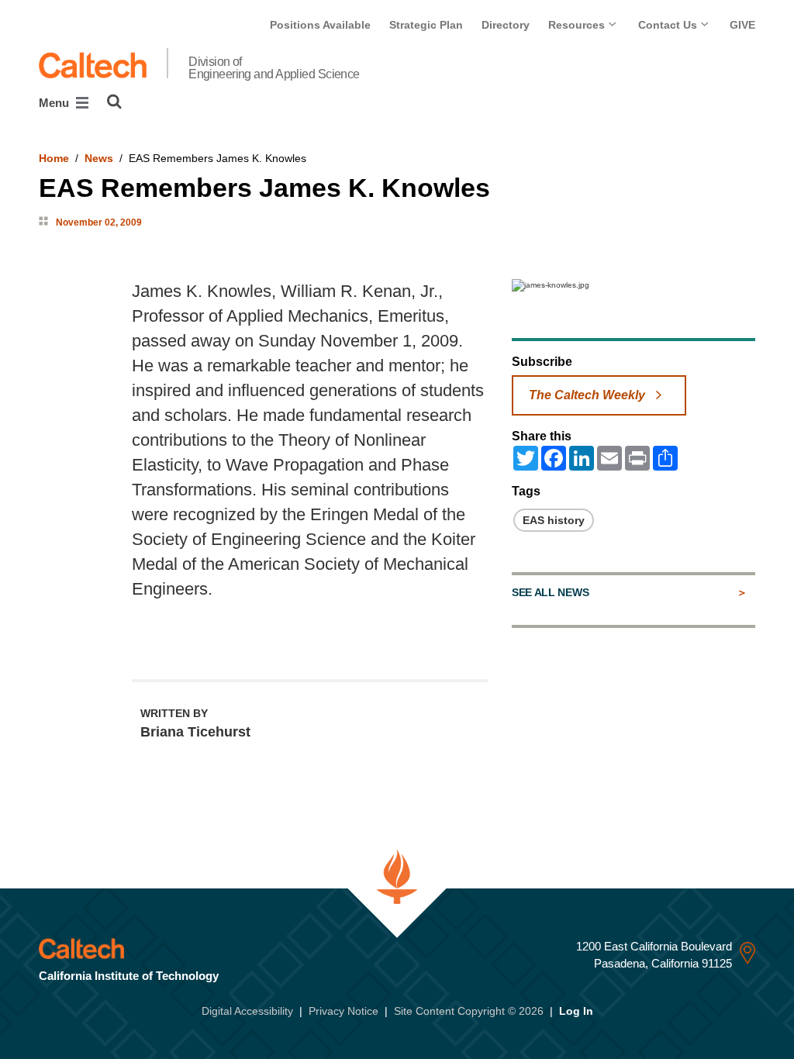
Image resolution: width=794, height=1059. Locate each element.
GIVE (742, 25)
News (99, 158)
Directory (506, 25)
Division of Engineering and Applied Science (274, 68)
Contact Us (669, 25)
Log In (576, 1011)
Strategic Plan (426, 25)
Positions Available (320, 25)
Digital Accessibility (247, 1011)
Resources (578, 25)
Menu (55, 102)
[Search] (114, 101)
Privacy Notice (343, 1011)
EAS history (554, 520)
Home (54, 158)
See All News (550, 592)
